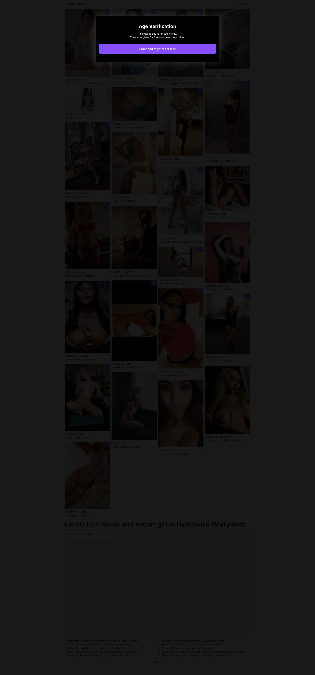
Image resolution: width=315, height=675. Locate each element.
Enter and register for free (157, 49)
